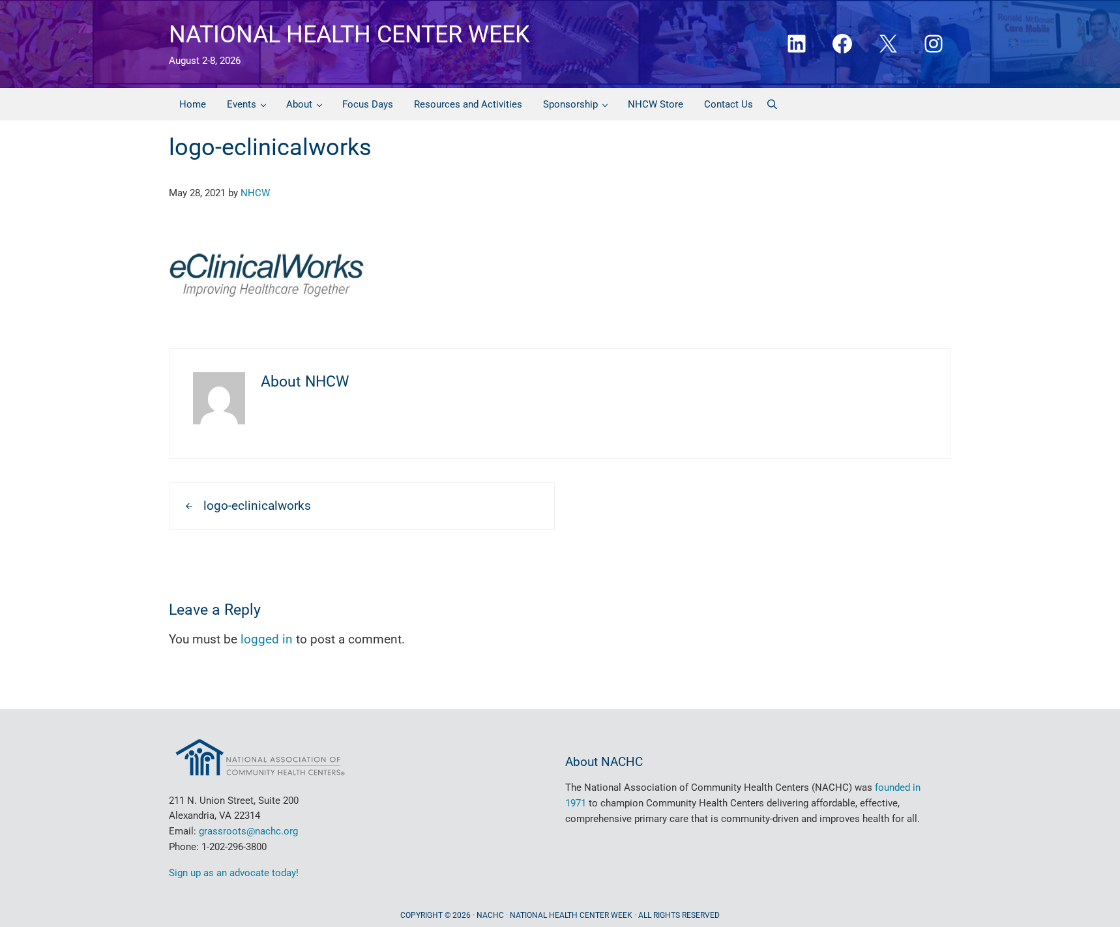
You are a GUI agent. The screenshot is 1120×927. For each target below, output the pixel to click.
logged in (267, 639)
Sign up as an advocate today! (234, 873)
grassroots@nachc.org (248, 831)
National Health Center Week (349, 34)
